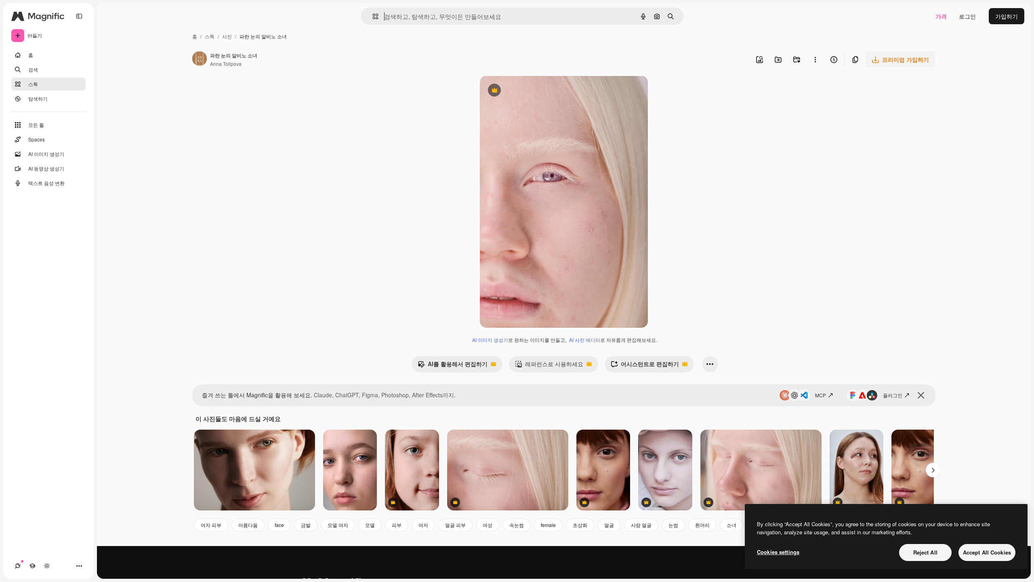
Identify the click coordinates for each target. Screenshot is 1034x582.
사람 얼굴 (641, 524)
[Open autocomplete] (372, 16)
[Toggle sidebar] (79, 16)
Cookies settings (778, 552)
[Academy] (32, 565)
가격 (941, 16)
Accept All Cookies (987, 552)
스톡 (209, 36)
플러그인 (892, 395)
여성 (487, 524)
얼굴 (609, 524)
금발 (306, 524)
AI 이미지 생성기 (490, 339)
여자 (423, 524)
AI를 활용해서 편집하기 (453, 366)
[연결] (17, 565)
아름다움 (248, 524)
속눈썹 (516, 524)
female (548, 524)
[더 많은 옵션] (815, 59)
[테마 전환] (46, 565)
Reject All (925, 552)
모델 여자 (338, 524)
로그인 (967, 16)
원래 (526, 91)
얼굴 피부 (455, 524)
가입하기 (1006, 16)
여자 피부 (211, 524)
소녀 (731, 524)
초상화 (580, 524)
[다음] (933, 470)
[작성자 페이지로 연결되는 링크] (199, 59)
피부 (396, 524)
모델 (370, 524)
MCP (820, 395)
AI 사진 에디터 (584, 339)
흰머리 (702, 524)
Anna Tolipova (226, 63)
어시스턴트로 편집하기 (645, 366)
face (279, 524)
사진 (227, 36)
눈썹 (673, 524)
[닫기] (921, 395)
